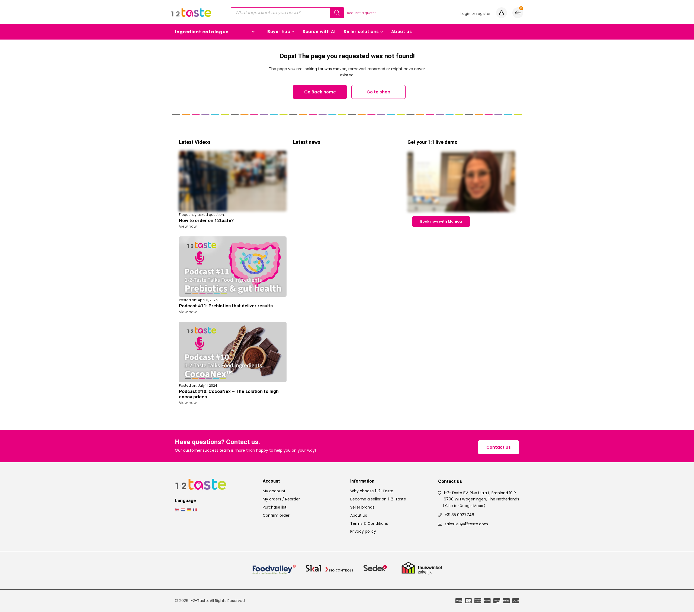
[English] (178, 509)
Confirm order (276, 515)
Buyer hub (278, 31)
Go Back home (320, 92)
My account (274, 491)
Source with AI (319, 31)
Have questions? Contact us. (217, 442)
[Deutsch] (190, 509)
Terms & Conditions (369, 523)
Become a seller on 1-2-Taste (378, 499)
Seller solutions (361, 31)
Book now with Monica (441, 221)
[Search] (337, 12)
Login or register (476, 13)
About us (401, 31)
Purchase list (275, 507)
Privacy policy (363, 531)
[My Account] (501, 13)
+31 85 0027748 (459, 514)
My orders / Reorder (281, 499)
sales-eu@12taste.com (466, 524)
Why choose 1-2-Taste (371, 491)
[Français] (196, 509)
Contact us (498, 447)
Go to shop (378, 92)
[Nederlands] (184, 509)
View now (188, 226)
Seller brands (362, 507)
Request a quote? (361, 13)
